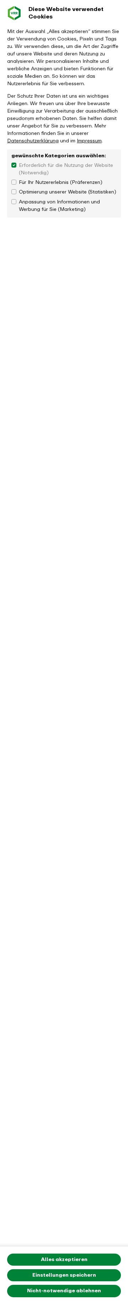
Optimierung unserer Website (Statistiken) (67, 192)
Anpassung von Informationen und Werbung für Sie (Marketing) (59, 205)
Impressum (89, 141)
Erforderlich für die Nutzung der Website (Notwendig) (66, 169)
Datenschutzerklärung (33, 141)
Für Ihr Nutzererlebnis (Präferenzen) (60, 182)
